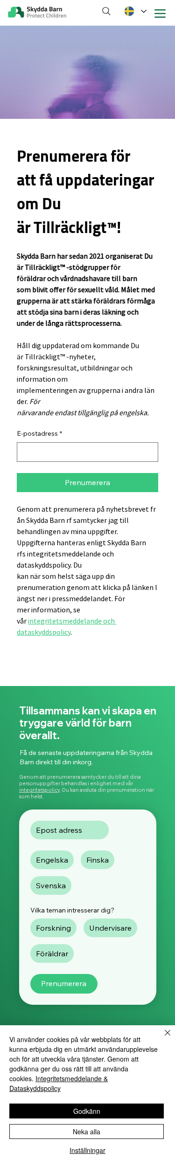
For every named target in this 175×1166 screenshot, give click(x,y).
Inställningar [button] (87, 1150)
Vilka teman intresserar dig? (72, 910)
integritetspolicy (39, 790)
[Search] (106, 11)
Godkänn (86, 1111)
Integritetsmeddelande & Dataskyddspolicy (58, 1083)
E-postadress (39, 433)
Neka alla (86, 1131)
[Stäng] (162, 1038)
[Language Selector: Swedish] (135, 11)
